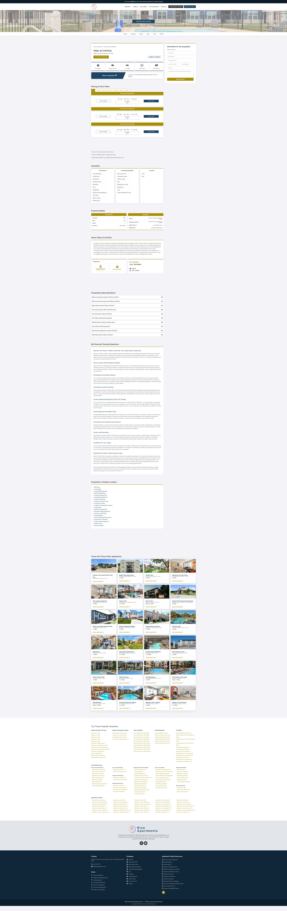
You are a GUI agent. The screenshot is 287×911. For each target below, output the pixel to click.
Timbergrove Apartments (161, 787)
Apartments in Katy (181, 787)
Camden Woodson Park (100, 495)
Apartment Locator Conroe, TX (141, 812)
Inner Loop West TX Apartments (163, 779)
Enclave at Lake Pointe (100, 513)
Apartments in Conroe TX (119, 769)
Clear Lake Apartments (96, 753)
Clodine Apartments (139, 771)
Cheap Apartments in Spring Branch (142, 751)
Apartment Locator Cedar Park (184, 804)
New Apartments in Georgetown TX (184, 755)
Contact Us (163, 6)
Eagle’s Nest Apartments (126, 575)
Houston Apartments (97, 46)
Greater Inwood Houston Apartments (143, 777)
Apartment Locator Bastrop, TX (99, 804)
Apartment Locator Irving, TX (99, 806)
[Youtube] (146, 843)
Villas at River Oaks (98, 677)
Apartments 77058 (95, 739)
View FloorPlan (151, 101)
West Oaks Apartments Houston (141, 789)
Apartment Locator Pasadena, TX (184, 808)
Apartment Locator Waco (182, 800)
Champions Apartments (182, 775)
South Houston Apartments (98, 785)
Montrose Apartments (161, 781)
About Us (135, 6)
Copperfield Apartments (140, 773)
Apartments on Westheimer (97, 751)
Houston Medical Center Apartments (164, 775)
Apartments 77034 (95, 733)
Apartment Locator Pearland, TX (163, 810)
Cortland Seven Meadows (153, 651)
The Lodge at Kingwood (100, 601)
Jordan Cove (149, 575)
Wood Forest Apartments (119, 791)
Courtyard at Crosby (99, 503)
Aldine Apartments (181, 769)
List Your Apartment (154, 6)
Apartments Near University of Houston (100, 749)
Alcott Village (97, 489)
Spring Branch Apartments (140, 787)
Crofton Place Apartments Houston (103, 505)
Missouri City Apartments (140, 785)
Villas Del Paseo (124, 677)
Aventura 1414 (176, 626)
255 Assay (97, 487)
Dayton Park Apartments (100, 509)
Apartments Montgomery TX (120, 771)
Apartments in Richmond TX (183, 789)
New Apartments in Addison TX (183, 751)
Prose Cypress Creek (178, 651)
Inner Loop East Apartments (162, 777)
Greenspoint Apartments (182, 777)
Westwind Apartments (139, 793)
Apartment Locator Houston (98, 800)
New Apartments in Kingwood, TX (184, 759)
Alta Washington (150, 677)
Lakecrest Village (98, 525)
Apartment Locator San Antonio (99, 802)
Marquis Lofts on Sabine (153, 702)
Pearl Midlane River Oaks (179, 677)
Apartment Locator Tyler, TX (183, 812)
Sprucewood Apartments (126, 651)
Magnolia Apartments (182, 779)
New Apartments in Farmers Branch (184, 753)
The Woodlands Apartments (183, 781)
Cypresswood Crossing (152, 626)
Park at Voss (149, 601)
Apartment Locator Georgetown (120, 802)
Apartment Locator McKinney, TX (163, 806)
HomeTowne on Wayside (100, 519)
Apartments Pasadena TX (98, 777)
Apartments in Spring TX (182, 771)
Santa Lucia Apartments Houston (102, 626)
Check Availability (98, 581)
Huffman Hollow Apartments (101, 521)
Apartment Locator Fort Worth (163, 800)
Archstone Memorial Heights (127, 702)
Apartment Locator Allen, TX (162, 812)
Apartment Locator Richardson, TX (121, 812)
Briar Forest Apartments (140, 769)
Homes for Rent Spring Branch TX (120, 739)
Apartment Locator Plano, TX (120, 804)
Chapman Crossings (99, 499)
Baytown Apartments (97, 781)
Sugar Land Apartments (182, 791)
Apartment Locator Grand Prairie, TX (185, 806)
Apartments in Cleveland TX (119, 787)
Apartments (127, 6)
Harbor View (123, 601)
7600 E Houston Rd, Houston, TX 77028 (103, 53)
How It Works (143, 6)
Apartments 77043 (95, 735)
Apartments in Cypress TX (119, 777)
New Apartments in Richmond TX (184, 761)
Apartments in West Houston (98, 743)
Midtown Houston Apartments (98, 755)
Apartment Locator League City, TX (100, 812)
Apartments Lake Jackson (98, 775)
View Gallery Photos (143, 21)
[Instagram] (141, 843)
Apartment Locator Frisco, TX (141, 806)
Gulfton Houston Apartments (141, 779)
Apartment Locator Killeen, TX (120, 808)
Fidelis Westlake (98, 515)
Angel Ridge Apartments (100, 491)
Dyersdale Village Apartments (102, 511)
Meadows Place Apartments (141, 781)
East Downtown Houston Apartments (164, 771)
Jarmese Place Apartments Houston (182, 601)
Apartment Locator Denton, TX (99, 808)
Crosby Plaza (97, 507)
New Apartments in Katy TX (182, 757)
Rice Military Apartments (161, 783)
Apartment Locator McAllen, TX (141, 808)
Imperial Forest (98, 523)
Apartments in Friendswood (98, 771)
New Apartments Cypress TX (183, 747)
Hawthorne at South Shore (180, 575)
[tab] (93, 90)
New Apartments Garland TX (183, 749)
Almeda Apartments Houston (98, 769)
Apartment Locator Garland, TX (120, 806)
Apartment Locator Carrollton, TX (142, 810)
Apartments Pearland (97, 779)
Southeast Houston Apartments (98, 757)
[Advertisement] (127, 144)
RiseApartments (147, 829)
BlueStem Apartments (100, 493)
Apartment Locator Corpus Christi (142, 804)
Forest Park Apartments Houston (102, 517)
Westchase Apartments (139, 791)
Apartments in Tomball (182, 773)
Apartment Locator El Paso (183, 802)
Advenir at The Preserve (179, 702)
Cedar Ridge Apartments (100, 497)
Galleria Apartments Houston (141, 775)
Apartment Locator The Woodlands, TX (186, 810)
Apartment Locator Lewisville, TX (100, 810)
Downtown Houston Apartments (163, 769)
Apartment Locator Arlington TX (141, 802)
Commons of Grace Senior (101, 501)
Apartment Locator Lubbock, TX (163, 804)
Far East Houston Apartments (110, 46)
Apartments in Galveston (98, 773)
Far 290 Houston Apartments (120, 779)
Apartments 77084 (95, 741)
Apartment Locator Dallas (119, 800)
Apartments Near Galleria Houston (99, 745)
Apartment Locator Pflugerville (163, 802)
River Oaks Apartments (161, 785)
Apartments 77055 (95, 737)
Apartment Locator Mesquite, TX (163, 808)
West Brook (96, 651)
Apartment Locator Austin (140, 800)
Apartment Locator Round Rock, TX (121, 810)
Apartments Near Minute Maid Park (99, 747)
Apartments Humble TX (118, 785)
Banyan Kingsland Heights (127, 626)
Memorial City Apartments (140, 783)
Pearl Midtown (97, 702)
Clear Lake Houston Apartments (99, 783)
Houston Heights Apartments (162, 773)
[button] (127, 297)
